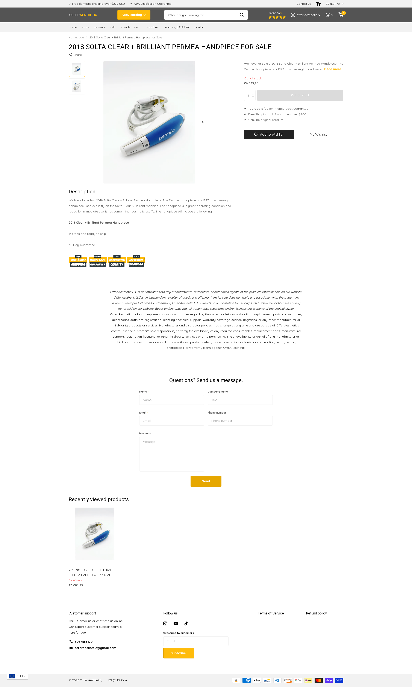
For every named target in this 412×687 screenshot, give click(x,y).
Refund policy (316, 613)
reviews (99, 27)
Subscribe (179, 653)
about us (152, 27)
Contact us (304, 3)
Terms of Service (271, 613)
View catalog (132, 15)
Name (143, 391)
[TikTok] (186, 623)
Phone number (217, 412)
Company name (218, 391)
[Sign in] (329, 15)
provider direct (130, 27)
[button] (202, 122)
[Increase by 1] (254, 92)
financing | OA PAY (176, 27)
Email (143, 412)
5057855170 (83, 642)
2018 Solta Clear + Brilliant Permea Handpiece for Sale (91, 572)
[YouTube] (176, 623)
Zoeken (242, 15)
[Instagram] (165, 623)
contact (200, 27)
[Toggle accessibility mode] (318, 4)
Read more (332, 69)
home (73, 27)
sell (112, 27)
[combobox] (17, 676)
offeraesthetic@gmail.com (95, 648)
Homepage (76, 37)
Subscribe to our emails (178, 633)
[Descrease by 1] (254, 99)
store (85, 27)
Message (146, 433)
